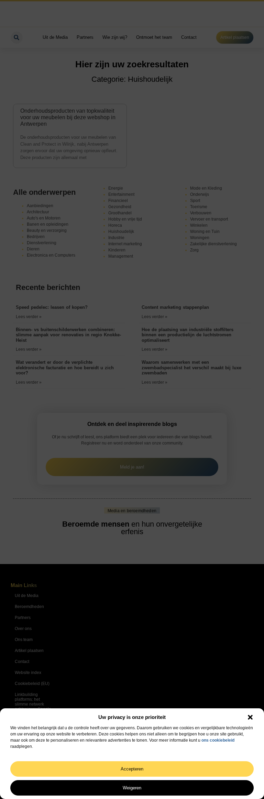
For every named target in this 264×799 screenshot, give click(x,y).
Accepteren (132, 769)
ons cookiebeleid (217, 740)
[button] (250, 717)
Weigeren (132, 787)
